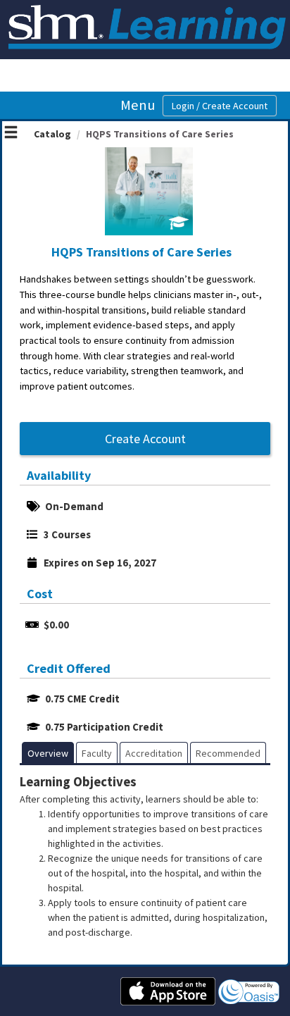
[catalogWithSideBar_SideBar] (11, 134)
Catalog (52, 134)
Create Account (145, 438)
